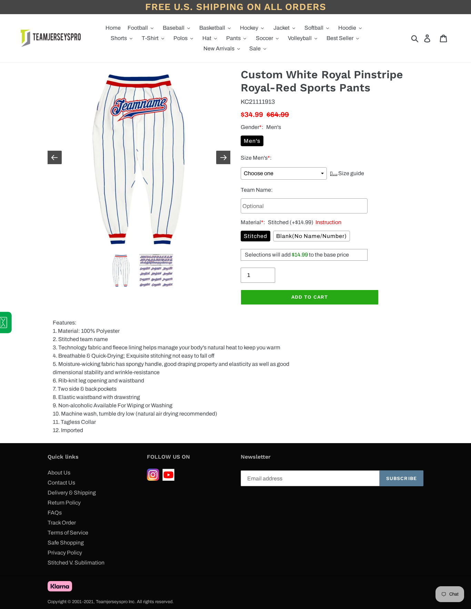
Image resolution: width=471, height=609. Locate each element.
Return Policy (64, 503)
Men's (252, 141)
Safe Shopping (66, 543)
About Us (59, 473)
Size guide (350, 173)
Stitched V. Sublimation (76, 563)
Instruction (327, 222)
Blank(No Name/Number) (311, 236)
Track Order (62, 523)
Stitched (255, 236)
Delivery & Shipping (72, 493)
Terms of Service (68, 533)
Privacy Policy (65, 553)
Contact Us (61, 483)
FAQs (55, 513)
